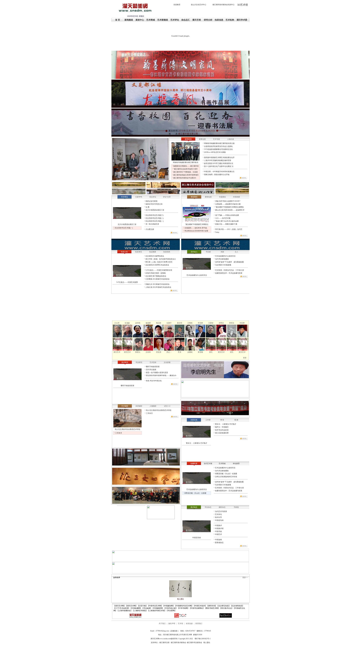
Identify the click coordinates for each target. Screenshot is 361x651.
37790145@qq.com (162, 631)
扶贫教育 (177, 5)
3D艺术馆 (242, 4)
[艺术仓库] (225, 617)
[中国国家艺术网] (180, 617)
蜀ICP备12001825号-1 (203, 639)
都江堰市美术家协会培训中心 (224, 5)
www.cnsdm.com (165, 639)
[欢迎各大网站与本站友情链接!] (135, 617)
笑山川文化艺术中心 (198, 5)
